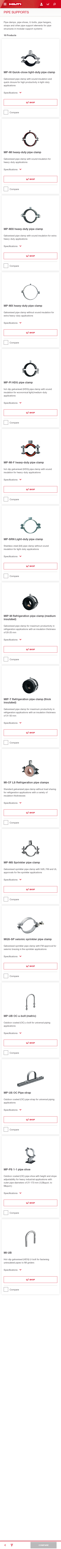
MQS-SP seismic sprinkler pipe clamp (28, 939)
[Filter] (12, 1545)
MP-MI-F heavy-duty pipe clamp (24, 462)
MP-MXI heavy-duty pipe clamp (23, 229)
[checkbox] (30, 112)
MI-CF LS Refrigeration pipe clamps (26, 782)
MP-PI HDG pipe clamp (18, 382)
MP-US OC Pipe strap (17, 1092)
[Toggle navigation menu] (5, 4)
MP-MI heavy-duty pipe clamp (22, 152)
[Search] (54, 4)
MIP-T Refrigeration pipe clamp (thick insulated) (27, 700)
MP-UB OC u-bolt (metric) (20, 1015)
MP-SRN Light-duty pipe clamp (23, 539)
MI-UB (8, 1252)
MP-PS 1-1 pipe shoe (17, 1169)
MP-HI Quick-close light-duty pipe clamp (29, 72)
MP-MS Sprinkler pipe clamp (22, 862)
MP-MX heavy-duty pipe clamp (23, 305)
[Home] (15, 4)
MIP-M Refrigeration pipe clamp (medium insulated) (30, 617)
